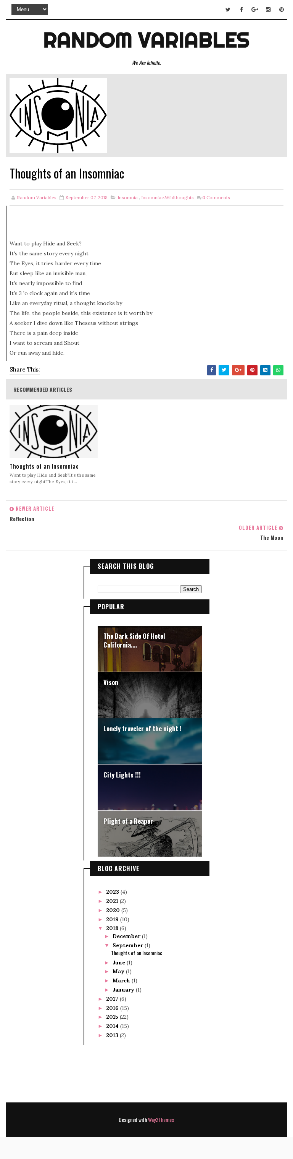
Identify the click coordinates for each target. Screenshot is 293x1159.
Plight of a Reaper (128, 821)
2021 (113, 901)
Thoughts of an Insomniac (44, 466)
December (127, 936)
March (122, 980)
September (129, 945)
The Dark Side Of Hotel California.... (134, 640)
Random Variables (146, 40)
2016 (113, 1008)
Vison (110, 682)
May (119, 971)
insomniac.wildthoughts (167, 197)
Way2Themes (161, 1119)
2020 (113, 910)
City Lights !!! (122, 774)
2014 (113, 1026)
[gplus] (255, 9)
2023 (113, 891)
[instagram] (268, 9)
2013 (113, 1035)
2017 (113, 998)
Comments (216, 197)
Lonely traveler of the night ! (142, 728)
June (120, 962)
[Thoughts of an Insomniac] (58, 115)
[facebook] (241, 9)
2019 (113, 919)
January (124, 989)
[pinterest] (281, 9)
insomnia (128, 197)
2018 (113, 928)
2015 (113, 1016)
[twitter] (228, 9)
